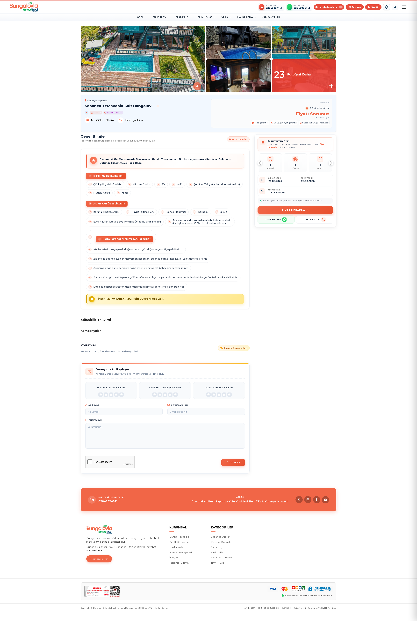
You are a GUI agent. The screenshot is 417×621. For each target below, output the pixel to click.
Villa (225, 17)
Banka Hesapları (179, 536)
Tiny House (204, 17)
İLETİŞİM (286, 608)
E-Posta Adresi (179, 405)
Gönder (235, 462)
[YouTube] (325, 499)
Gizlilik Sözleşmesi (180, 542)
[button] (386, 7)
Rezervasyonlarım (99, 559)
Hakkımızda (245, 17)
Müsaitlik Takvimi (102, 120)
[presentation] (259, 162)
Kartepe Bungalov (221, 542)
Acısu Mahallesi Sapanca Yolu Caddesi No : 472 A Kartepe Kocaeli (240, 501)
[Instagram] (307, 499)
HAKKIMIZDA (249, 608)
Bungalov (159, 17)
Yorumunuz (95, 419)
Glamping (181, 17)
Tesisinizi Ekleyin (179, 562)
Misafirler (274, 190)
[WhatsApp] (299, 499)
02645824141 (312, 219)
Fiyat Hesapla (293, 210)
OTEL (140, 17)
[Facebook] (316, 499)
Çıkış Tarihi (307, 178)
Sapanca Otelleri (220, 536)
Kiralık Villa (217, 552)
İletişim (173, 557)
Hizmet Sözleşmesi (180, 552)
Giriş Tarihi (274, 178)
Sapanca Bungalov (222, 557)
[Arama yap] (395, 7)
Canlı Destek (273, 219)
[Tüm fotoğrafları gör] (304, 75)
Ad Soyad (93, 405)
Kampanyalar (271, 17)
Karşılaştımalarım (330, 7)
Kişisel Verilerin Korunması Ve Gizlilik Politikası (315, 608)
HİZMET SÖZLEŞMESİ (268, 608)
